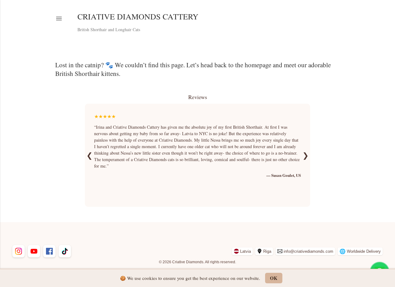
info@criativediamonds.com (308, 251)
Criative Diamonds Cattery (137, 16)
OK (273, 278)
